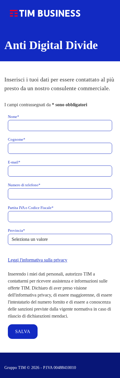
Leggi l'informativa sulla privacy (37, 259)
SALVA (22, 331)
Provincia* (16, 231)
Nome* (13, 117)
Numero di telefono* (24, 185)
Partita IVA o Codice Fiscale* (31, 208)
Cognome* (16, 139)
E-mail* (14, 162)
